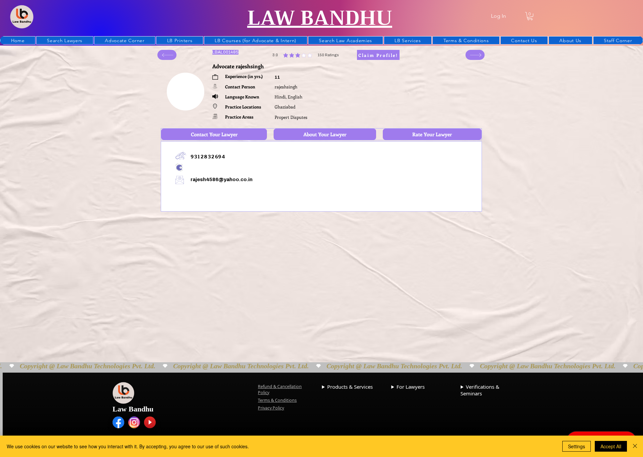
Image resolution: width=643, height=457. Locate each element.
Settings (576, 446)
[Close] (635, 446)
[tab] (214, 134)
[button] (530, 16)
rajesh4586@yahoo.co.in (222, 179)
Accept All (610, 446)
